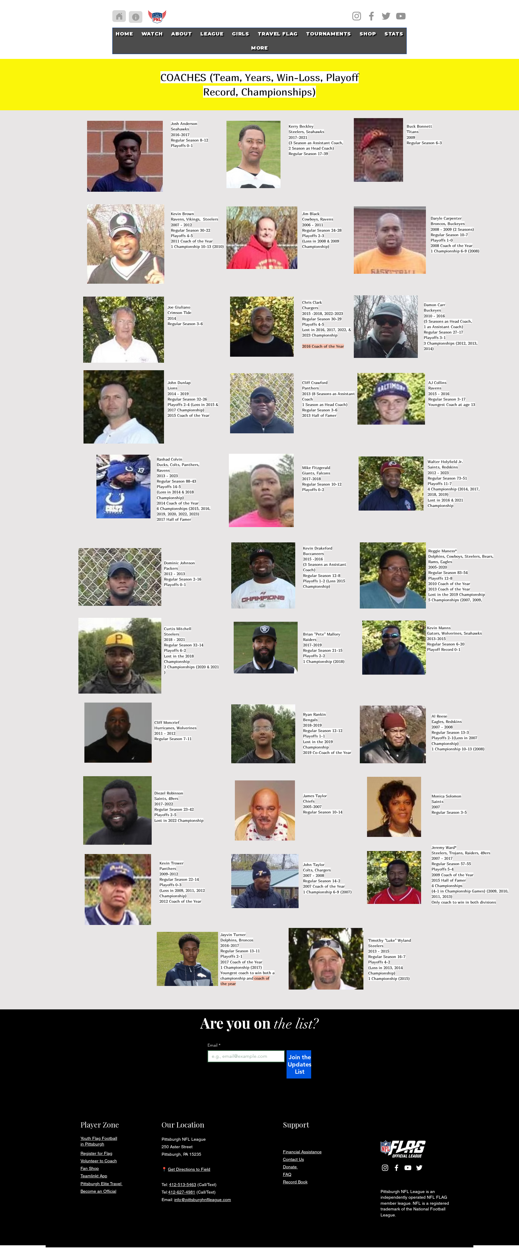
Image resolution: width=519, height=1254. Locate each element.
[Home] (119, 16)
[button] (240, 34)
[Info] (135, 17)
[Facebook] (371, 16)
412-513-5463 (182, 1184)
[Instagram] (357, 16)
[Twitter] (386, 16)
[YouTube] (401, 16)
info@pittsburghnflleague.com (202, 1199)
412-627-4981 (181, 1192)
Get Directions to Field (189, 1169)
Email (214, 1045)
